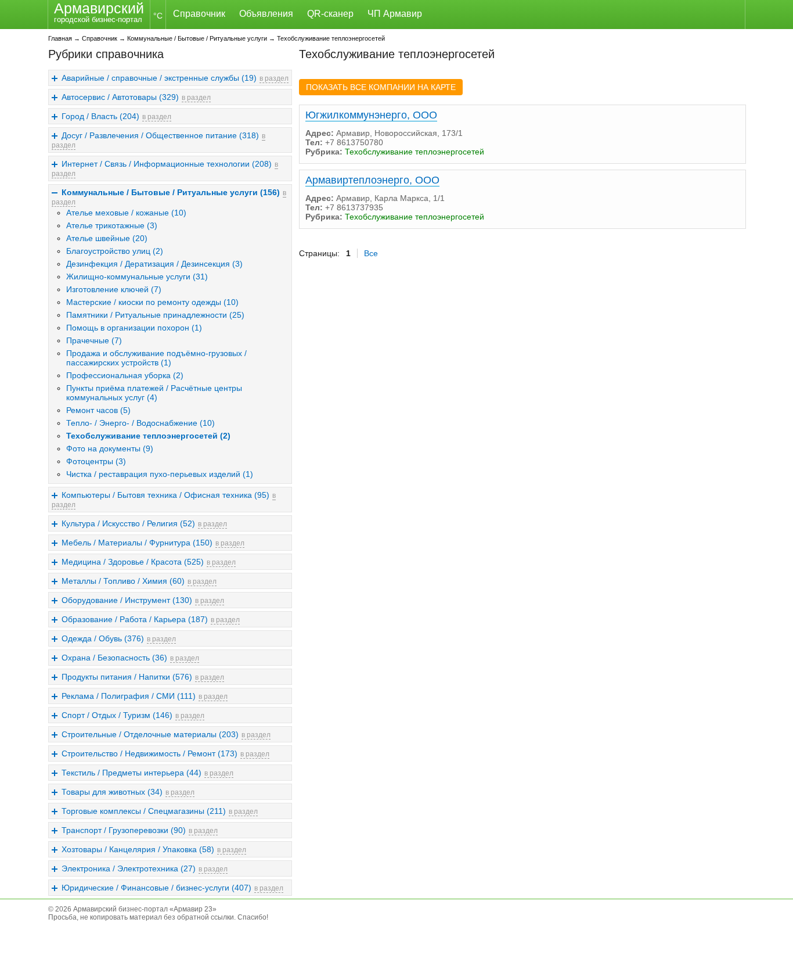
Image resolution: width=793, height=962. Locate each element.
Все (371, 253)
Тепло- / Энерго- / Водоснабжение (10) (140, 423)
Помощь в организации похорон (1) (134, 327)
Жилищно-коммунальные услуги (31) (137, 276)
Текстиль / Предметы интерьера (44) (131, 772)
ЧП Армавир (394, 14)
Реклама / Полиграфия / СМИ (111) (129, 696)
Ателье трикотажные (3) (111, 225)
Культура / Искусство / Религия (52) (128, 523)
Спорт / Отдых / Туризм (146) (117, 715)
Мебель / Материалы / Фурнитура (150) (137, 542)
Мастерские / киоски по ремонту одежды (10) (152, 302)
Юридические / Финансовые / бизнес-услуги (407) (156, 887)
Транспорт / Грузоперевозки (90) (124, 830)
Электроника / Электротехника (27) (129, 868)
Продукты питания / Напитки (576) (127, 676)
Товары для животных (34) (112, 791)
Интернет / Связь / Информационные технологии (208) (167, 163)
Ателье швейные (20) (106, 238)
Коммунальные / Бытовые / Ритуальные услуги (197, 38)
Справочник (199, 14)
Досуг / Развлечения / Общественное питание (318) (160, 135)
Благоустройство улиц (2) (114, 251)
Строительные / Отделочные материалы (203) (150, 734)
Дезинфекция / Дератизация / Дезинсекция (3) (154, 263)
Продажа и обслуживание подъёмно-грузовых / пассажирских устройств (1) (156, 358)
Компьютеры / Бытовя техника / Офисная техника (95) (165, 495)
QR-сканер (330, 14)
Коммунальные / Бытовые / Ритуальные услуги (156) (171, 192)
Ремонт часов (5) (98, 410)
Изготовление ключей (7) (113, 289)
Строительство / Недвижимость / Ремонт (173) (149, 753)
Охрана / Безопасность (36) (114, 657)
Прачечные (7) (94, 340)
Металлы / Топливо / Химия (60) (123, 581)
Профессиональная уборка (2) (124, 375)
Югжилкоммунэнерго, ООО (371, 115)
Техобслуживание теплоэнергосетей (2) (148, 435)
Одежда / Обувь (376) (103, 638)
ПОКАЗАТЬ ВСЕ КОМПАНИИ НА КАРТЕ (381, 87)
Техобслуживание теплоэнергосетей (331, 38)
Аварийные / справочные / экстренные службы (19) (159, 77)
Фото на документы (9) (109, 448)
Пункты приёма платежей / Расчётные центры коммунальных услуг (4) (154, 392)
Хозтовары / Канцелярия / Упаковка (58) (138, 849)
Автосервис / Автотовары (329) (120, 97)
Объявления (266, 14)
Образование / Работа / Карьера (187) (135, 619)
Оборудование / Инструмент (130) (127, 600)
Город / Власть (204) (100, 116)
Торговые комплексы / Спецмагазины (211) (144, 811)
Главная (60, 38)
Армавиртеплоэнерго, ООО (372, 180)
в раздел (274, 78)
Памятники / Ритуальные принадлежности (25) (155, 315)
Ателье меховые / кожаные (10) (126, 212)
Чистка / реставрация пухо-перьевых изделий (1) (159, 474)
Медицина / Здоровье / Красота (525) (133, 561)
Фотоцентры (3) (96, 461)
